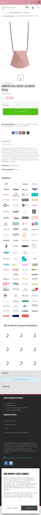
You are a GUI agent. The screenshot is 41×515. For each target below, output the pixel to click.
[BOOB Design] (16, 206)
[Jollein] (6, 248)
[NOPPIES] (25, 279)
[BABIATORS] (35, 190)
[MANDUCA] (16, 270)
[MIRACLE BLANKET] (25, 275)
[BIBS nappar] (25, 201)
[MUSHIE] (16, 280)
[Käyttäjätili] (33, 7)
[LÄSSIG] (16, 266)
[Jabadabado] (35, 241)
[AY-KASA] (16, 190)
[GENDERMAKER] (6, 235)
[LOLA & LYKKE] (16, 259)
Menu (7, 2)
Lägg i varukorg (20, 112)
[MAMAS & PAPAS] (35, 266)
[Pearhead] (35, 284)
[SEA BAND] (35, 296)
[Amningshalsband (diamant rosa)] (20, 47)
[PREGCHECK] (16, 290)
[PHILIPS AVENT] (6, 290)
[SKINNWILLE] (16, 302)
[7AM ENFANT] (6, 185)
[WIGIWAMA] (35, 311)
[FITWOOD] (16, 230)
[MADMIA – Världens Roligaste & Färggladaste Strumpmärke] (25, 265)
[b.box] (25, 190)
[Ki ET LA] (25, 247)
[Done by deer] (16, 219)
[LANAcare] (34, 248)
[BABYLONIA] (25, 195)
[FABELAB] (6, 229)
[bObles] (6, 206)
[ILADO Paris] (25, 241)
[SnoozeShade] (25, 301)
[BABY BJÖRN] (6, 195)
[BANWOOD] (16, 201)
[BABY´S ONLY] (16, 196)
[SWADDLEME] (16, 307)
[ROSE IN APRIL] (5, 297)
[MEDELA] (35, 270)
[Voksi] (16, 312)
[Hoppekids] (6, 241)
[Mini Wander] (16, 275)
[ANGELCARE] (35, 185)
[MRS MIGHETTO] (6, 280)
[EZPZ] (35, 225)
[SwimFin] (25, 307)
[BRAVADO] (25, 206)
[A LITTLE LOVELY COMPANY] (16, 185)
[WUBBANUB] (6, 316)
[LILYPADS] (25, 254)
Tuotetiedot (6, 141)
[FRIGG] (25, 230)
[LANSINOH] (6, 253)
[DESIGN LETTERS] (34, 213)
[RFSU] (35, 291)
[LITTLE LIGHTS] (6, 259)
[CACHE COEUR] (35, 207)
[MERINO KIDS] (6, 274)
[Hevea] (35, 235)
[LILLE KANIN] (16, 253)
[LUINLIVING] (35, 259)
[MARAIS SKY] (25, 270)
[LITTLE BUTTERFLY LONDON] (35, 254)
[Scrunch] (25, 296)
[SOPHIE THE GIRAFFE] (6, 306)
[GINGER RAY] (16, 236)
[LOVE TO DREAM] (24, 261)
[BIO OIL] (35, 200)
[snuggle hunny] (35, 302)
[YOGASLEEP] (16, 316)
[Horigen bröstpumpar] (16, 241)
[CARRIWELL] (6, 212)
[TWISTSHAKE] (6, 311)
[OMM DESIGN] (16, 285)
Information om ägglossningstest (16, 432)
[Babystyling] (6, 200)
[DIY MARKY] (6, 219)
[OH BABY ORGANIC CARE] (35, 280)
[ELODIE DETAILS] (6, 225)
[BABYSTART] (35, 196)
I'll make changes (11, 508)
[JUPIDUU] (16, 247)
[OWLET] (25, 284)
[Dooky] (25, 218)
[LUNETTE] (6, 265)
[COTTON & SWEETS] (25, 212)
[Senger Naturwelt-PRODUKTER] (6, 302)
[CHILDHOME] (16, 212)
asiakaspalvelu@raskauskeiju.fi (19, 457)
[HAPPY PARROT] (24, 236)
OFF (6, 428)
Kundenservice (10, 421)
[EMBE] (25, 225)
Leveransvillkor (10, 425)
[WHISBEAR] (25, 311)
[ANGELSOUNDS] (6, 190)
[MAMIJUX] (6, 270)
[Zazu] (25, 317)
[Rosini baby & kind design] (16, 297)
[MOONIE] (35, 274)
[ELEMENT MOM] (35, 219)
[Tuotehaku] (38, 7)
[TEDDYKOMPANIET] (35, 307)
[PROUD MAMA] (25, 290)
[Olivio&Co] (6, 285)
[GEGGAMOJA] (35, 229)
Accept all (29, 508)
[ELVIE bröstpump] (16, 225)
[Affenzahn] (25, 185)
